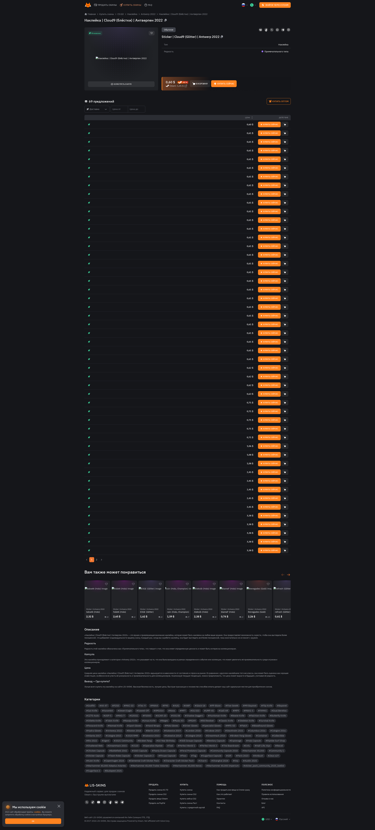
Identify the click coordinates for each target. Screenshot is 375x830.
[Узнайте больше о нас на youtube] (98, 802)
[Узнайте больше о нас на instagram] (288, 30)
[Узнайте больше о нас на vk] (260, 30)
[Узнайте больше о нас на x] (271, 30)
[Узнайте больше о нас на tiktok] (92, 802)
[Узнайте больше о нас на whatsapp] (277, 30)
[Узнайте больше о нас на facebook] (266, 30)
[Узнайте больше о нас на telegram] (283, 30)
